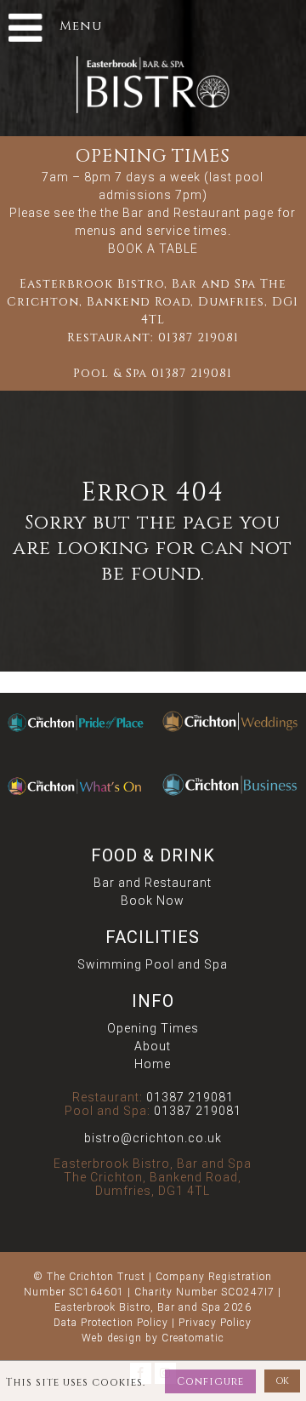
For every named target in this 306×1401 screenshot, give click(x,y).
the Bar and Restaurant (170, 213)
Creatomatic (193, 1338)
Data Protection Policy (111, 1323)
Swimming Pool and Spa (152, 964)
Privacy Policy (215, 1323)
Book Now (152, 900)
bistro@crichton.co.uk (153, 1138)
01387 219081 (198, 337)
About (152, 1046)
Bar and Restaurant (153, 882)
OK (282, 1381)
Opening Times (153, 1028)
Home (152, 1064)
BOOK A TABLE (153, 248)
